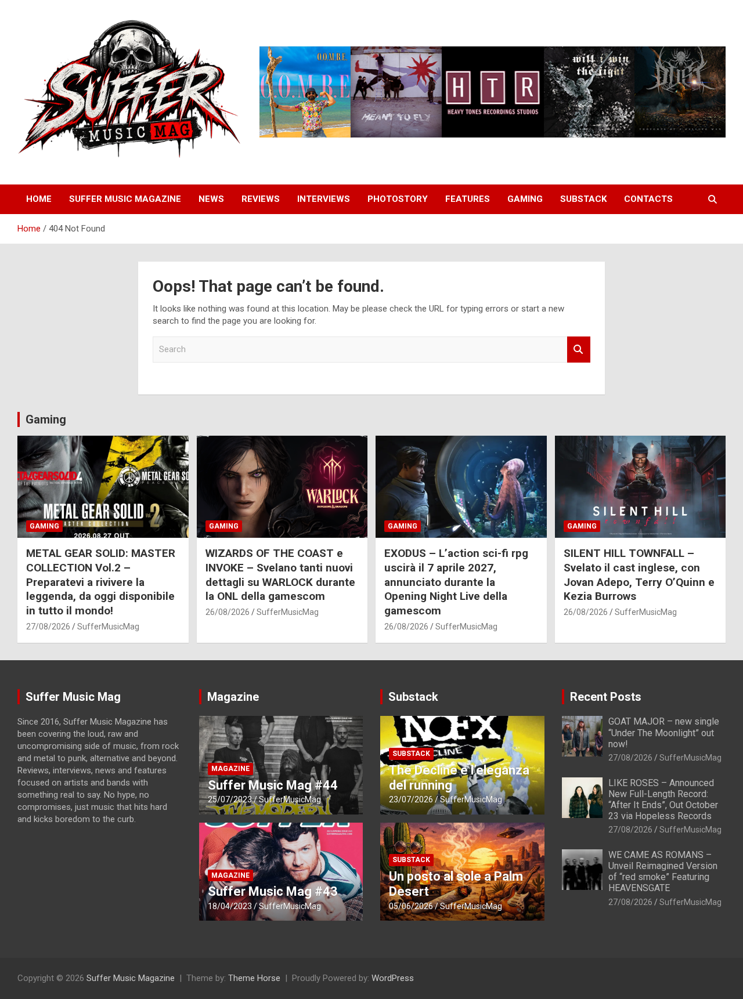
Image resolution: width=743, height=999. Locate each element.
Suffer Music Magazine (125, 199)
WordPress (393, 978)
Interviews (323, 199)
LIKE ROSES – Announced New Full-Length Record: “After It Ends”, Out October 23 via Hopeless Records (663, 799)
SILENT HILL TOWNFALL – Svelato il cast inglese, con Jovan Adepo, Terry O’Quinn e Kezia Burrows (639, 574)
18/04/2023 (230, 906)
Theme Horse (254, 978)
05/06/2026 (411, 906)
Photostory (397, 199)
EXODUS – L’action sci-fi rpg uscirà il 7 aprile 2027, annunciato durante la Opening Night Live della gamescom (456, 581)
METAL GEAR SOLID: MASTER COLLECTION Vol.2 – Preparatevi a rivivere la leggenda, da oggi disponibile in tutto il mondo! (100, 581)
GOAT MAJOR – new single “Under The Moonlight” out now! (663, 732)
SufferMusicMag (108, 626)
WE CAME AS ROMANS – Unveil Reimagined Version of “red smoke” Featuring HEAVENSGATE (662, 871)
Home (39, 199)
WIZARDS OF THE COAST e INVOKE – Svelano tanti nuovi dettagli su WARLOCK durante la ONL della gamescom (280, 574)
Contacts (648, 199)
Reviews (260, 199)
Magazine (233, 697)
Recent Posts (605, 697)
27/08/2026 (48, 626)
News (211, 199)
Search (578, 349)
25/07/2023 (230, 799)
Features (467, 199)
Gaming (525, 199)
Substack (583, 199)
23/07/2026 (411, 799)
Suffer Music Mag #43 (273, 891)
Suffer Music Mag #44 (273, 785)
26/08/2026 (227, 612)
